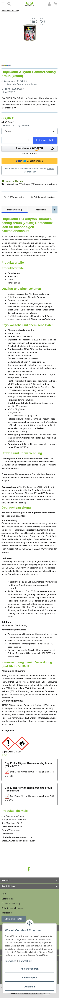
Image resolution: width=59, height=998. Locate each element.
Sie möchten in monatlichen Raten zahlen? (29, 170)
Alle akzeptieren (30, 968)
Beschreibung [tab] (14, 209)
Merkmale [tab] (41, 209)
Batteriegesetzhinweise (13, 908)
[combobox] (29, 131)
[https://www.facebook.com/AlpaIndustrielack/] (28, 869)
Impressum (10, 961)
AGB (4, 894)
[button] (49, 4)
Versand (25, 125)
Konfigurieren (29, 977)
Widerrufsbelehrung (11, 903)
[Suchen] (9, 4)
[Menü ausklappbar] (3, 4)
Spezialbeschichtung (27, 84)
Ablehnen (29, 986)
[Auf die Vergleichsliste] (33, 21)
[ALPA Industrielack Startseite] (29, 4)
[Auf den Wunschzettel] (41, 21)
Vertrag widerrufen (13, 919)
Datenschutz (25, 961)
